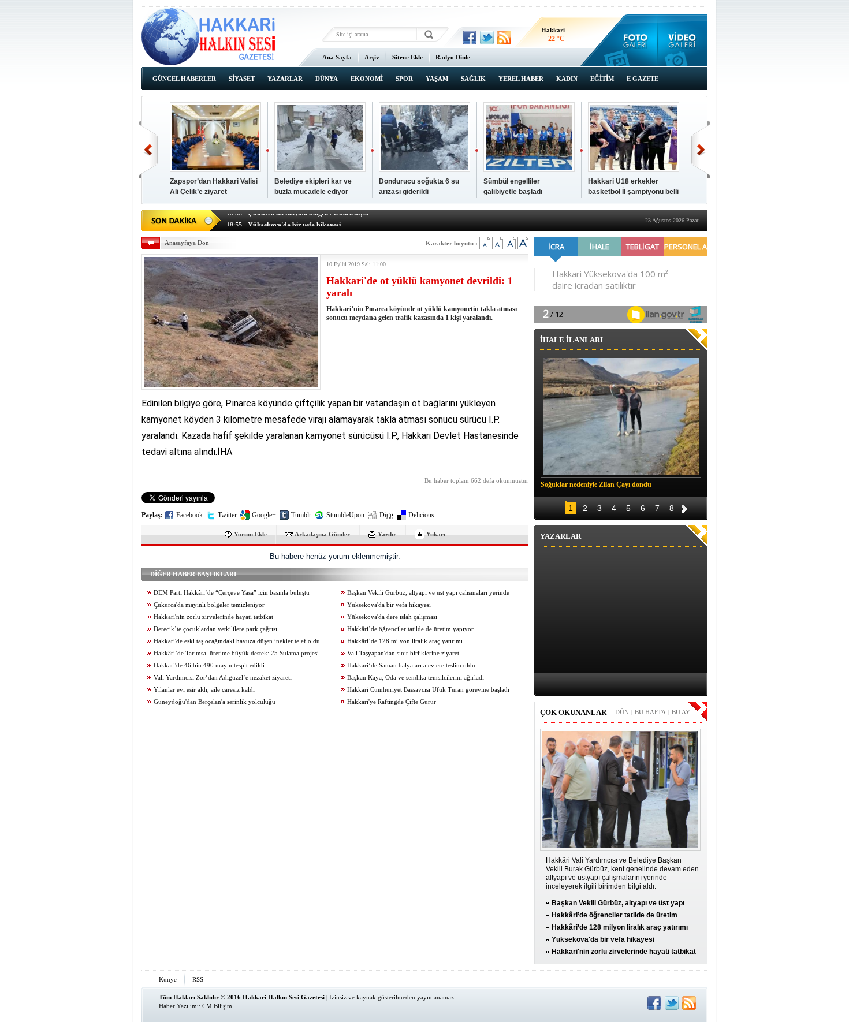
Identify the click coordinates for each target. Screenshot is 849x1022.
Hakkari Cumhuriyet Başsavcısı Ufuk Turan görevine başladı (428, 690)
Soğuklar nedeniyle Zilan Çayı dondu (596, 484)
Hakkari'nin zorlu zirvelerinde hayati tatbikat (213, 617)
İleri (700, 149)
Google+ (264, 515)
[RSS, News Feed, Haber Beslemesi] (504, 37)
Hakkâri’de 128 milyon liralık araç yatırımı (405, 641)
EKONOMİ (367, 78)
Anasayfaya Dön (187, 242)
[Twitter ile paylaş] (487, 37)
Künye (168, 979)
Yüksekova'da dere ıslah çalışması (392, 617)
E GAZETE (642, 78)
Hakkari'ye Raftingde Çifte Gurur (391, 702)
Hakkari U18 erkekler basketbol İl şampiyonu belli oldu (633, 191)
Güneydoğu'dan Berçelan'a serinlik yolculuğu (214, 702)
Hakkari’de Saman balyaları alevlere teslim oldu (411, 665)
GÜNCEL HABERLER (184, 78)
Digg (386, 515)
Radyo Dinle (452, 57)
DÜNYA (326, 78)
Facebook (189, 515)
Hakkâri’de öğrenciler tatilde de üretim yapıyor (410, 629)
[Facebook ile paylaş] (469, 37)
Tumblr (301, 515)
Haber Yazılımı (179, 1005)
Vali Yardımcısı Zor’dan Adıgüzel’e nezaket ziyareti (223, 677)
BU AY (681, 711)
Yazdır (387, 534)
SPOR (404, 78)
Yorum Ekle (250, 534)
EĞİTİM (602, 78)
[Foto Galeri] (632, 40)
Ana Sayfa (337, 57)
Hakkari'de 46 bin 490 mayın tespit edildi (209, 665)
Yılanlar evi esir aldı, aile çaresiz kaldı (204, 690)
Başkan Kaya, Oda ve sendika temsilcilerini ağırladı (415, 677)
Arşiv (371, 57)
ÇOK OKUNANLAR (573, 712)
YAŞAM (437, 78)
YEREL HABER (520, 78)
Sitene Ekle (407, 57)
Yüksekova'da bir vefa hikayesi (389, 605)
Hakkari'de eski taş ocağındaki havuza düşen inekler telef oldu (237, 641)
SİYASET (242, 78)
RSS (197, 979)
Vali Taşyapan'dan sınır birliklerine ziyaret (403, 653)
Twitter (227, 515)
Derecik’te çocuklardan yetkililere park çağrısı (215, 629)
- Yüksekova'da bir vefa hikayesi (283, 219)
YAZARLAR (285, 78)
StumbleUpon (345, 515)
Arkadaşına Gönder (322, 534)
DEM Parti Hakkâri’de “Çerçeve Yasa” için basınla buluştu (232, 593)
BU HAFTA (650, 711)
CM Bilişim (217, 1005)
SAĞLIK (473, 78)
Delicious (421, 515)
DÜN (622, 711)
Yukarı (435, 534)
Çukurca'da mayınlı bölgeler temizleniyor (209, 605)
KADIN (567, 78)
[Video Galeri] (683, 40)
